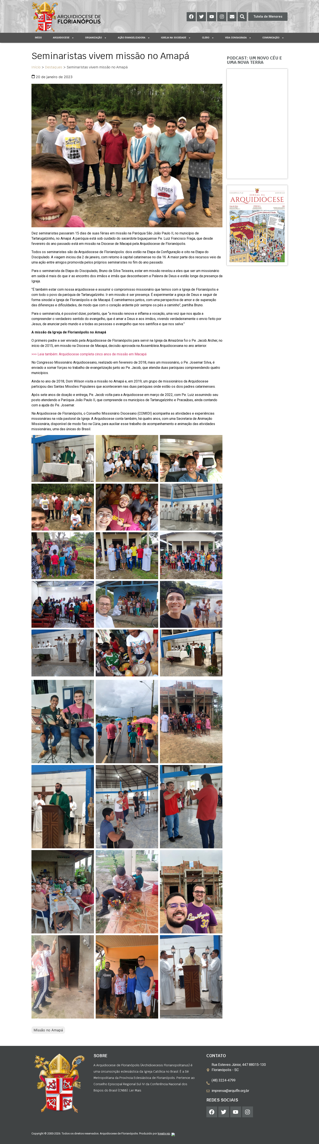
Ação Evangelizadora (131, 37)
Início (38, 37)
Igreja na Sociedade (173, 37)
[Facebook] (191, 16)
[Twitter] (201, 16)
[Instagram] (221, 16)
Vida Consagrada (236, 37)
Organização (93, 37)
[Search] (242, 16)
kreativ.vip (164, 1133)
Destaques (53, 67)
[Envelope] (232, 16)
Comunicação (271, 37)
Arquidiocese (61, 37)
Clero (205, 37)
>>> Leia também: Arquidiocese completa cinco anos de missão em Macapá (88, 354)
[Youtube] (211, 16)
